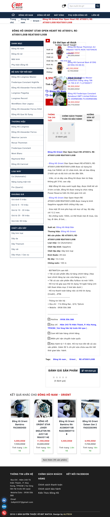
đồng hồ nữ (43, 15)
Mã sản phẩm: (54, 235)
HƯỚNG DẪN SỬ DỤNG (90, 117)
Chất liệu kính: (55, 247)
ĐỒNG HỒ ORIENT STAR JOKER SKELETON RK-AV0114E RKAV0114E (43, 429)
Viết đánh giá (90, 371)
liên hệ (95, 15)
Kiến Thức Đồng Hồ (48, 493)
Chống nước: (54, 263)
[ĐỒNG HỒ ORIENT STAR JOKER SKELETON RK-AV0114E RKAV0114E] (43, 408)
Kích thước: (53, 255)
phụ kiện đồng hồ (77, 15)
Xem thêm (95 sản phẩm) (55, 460)
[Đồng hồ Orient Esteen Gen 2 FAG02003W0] (90, 408)
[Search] (97, 6)
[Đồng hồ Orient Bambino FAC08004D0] (19, 408)
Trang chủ (13, 21)
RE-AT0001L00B (87, 359)
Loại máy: (52, 243)
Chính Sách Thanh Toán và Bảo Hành (72, 117)
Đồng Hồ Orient (55, 152)
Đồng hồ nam (25, 21)
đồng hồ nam (26, 15)
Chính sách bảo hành (49, 489)
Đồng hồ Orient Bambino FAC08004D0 (20, 424)
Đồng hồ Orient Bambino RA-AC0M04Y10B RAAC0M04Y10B (66, 427)
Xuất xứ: (52, 227)
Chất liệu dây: (54, 251)
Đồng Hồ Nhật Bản (65, 227)
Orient (36, 21)
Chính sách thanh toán (50, 484)
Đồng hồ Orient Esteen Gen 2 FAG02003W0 (90, 424)
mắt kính (59, 15)
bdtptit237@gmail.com (22, 502)
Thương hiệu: (54, 231)
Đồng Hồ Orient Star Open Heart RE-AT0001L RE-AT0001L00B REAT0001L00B (68, 21)
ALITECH (67, 514)
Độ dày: (51, 259)
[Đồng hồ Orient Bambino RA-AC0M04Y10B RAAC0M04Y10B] (66, 408)
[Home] (13, 15)
